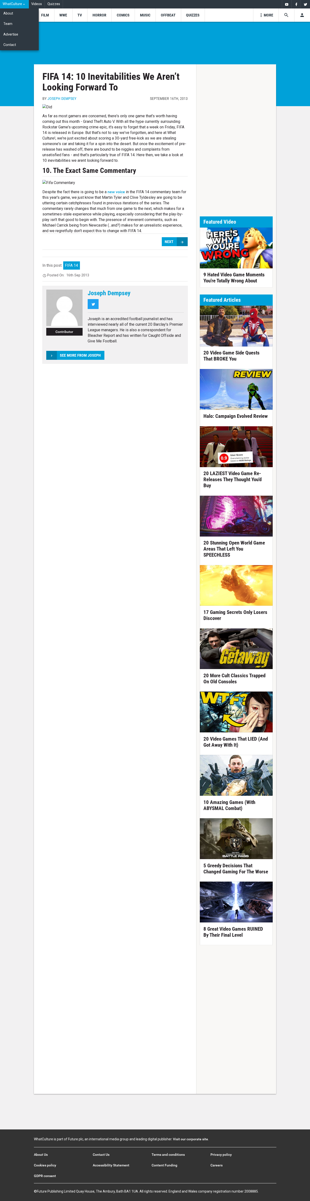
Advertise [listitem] (10, 34)
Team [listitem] (7, 24)
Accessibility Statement (111, 1165)
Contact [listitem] (9, 45)
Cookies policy (45, 1165)
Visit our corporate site (190, 1139)
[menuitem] (14, 4)
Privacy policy (221, 1155)
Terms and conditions (168, 1155)
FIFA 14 (71, 265)
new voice (116, 192)
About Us (41, 1155)
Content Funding (164, 1165)
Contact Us (101, 1155)
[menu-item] (45, 15)
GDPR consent (45, 1176)
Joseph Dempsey (61, 98)
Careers (216, 1165)
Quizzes (53, 4)
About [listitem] (8, 13)
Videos (36, 4)
